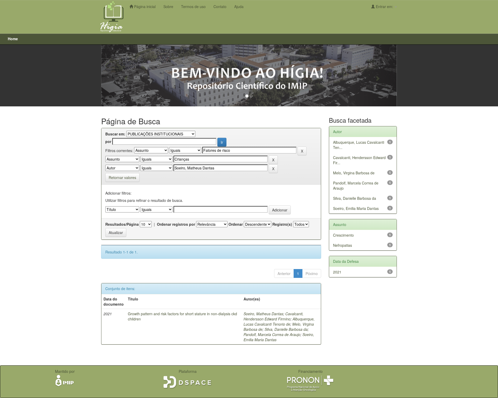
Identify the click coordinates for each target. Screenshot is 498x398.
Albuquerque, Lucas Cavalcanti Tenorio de (279, 321)
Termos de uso (193, 6)
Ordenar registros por (176, 224)
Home (13, 38)
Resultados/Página (122, 224)
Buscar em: (115, 133)
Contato (219, 6)
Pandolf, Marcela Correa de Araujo (272, 334)
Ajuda (239, 6)
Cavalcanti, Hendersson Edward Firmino (273, 316)
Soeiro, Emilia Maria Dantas (356, 208)
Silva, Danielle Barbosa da (286, 329)
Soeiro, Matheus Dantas (263, 313)
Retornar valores (122, 177)
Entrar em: (384, 6)
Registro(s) (282, 224)
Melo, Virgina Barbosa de (354, 172)
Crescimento (343, 235)
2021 (337, 272)
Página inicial (144, 6)
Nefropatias (342, 245)
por (108, 141)
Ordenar (236, 224)
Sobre (168, 6)
